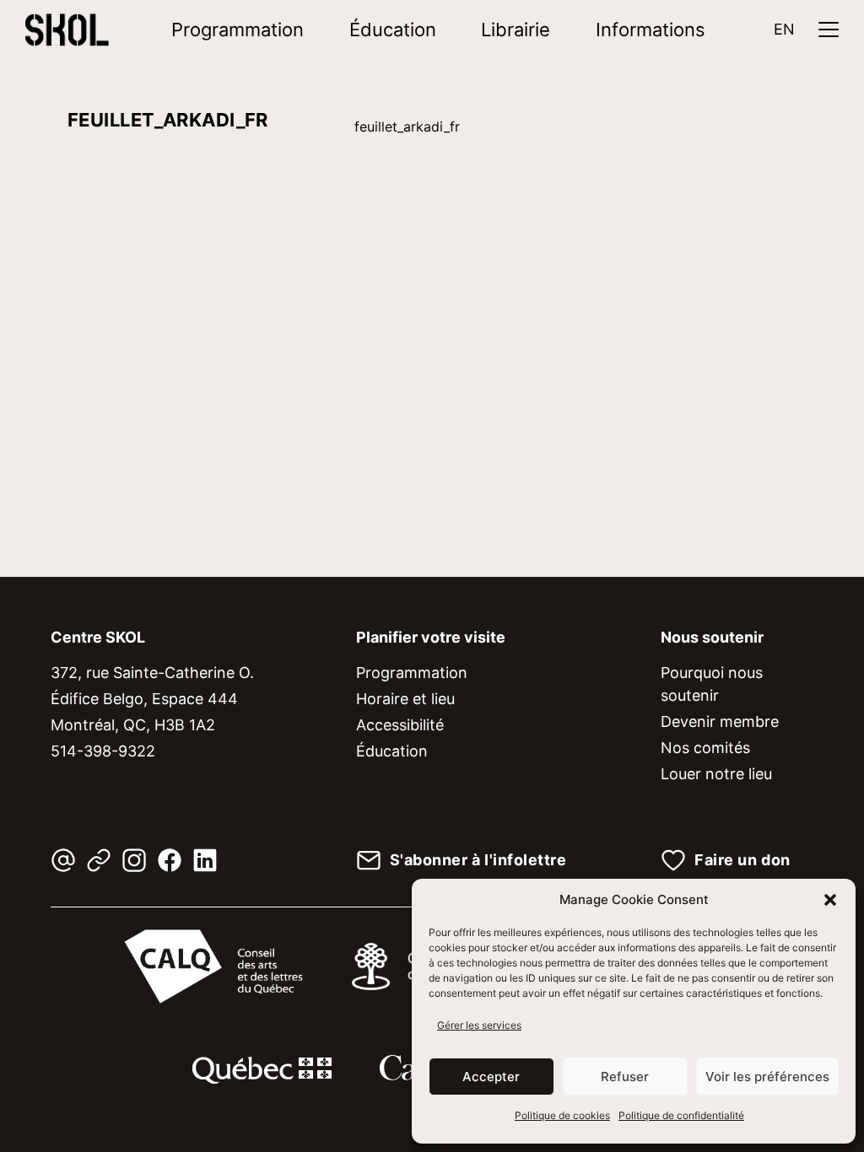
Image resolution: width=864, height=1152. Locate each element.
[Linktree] (98, 860)
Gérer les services (479, 1025)
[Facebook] (169, 860)
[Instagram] (134, 860)
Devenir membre (720, 721)
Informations (650, 29)
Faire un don (742, 860)
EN (784, 29)
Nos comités (705, 747)
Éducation (392, 29)
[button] (830, 899)
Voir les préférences (767, 1077)
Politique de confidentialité (681, 1115)
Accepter (491, 1077)
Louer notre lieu (716, 774)
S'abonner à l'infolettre (478, 860)
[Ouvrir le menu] (828, 29)
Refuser (625, 1077)
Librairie (515, 29)
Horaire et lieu (405, 699)
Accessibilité (400, 725)
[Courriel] (63, 860)
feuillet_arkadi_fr (407, 126)
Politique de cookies (562, 1115)
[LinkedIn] (205, 860)
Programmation (237, 29)
